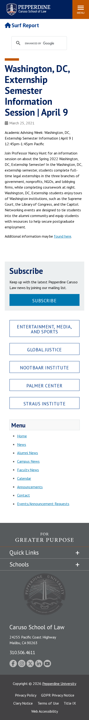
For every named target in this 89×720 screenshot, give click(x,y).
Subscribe (44, 300)
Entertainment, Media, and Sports (44, 329)
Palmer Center (44, 386)
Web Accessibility (44, 711)
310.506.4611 (22, 652)
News (21, 444)
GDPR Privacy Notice (57, 695)
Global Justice (44, 350)
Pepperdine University (59, 683)
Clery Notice (23, 703)
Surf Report (25, 25)
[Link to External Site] (44, 539)
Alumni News (27, 452)
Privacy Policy (25, 695)
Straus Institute (44, 404)
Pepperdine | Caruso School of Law (28, 6)
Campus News (28, 461)
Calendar (24, 478)
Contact (23, 495)
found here (62, 236)
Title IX (70, 703)
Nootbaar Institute (44, 368)
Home (22, 436)
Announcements (30, 487)
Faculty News (28, 469)
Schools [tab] (19, 564)
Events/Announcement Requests (43, 503)
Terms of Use (48, 703)
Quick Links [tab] (24, 552)
